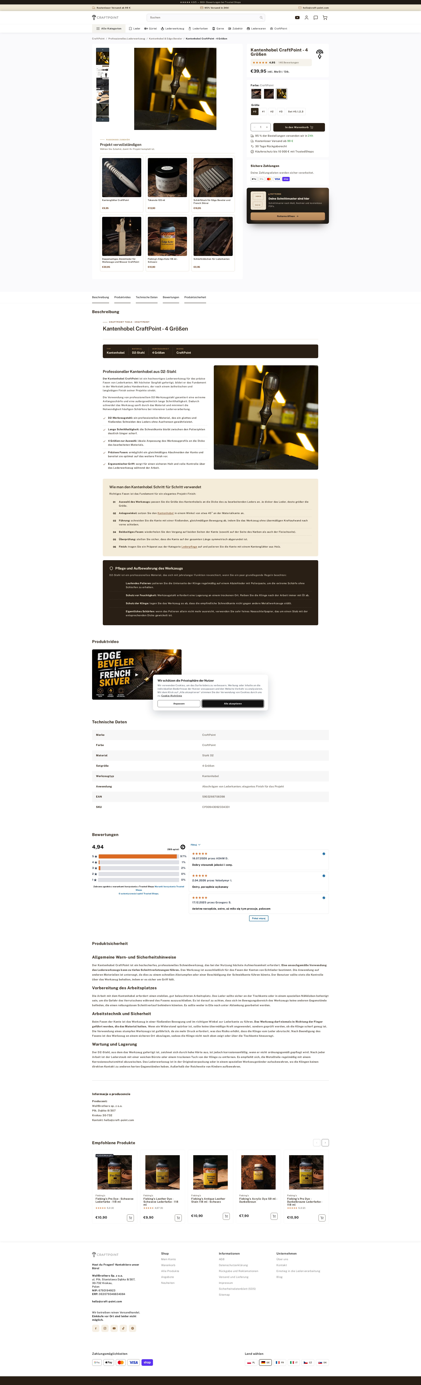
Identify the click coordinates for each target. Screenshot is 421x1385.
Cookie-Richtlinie (171, 695)
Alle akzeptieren (233, 703)
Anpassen (179, 703)
